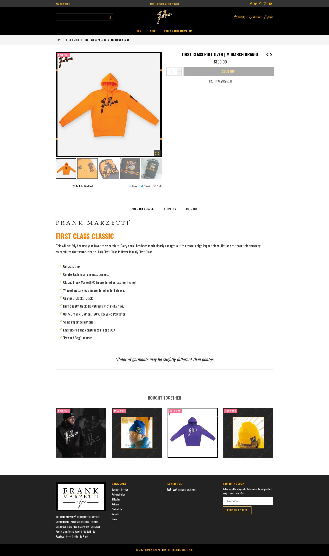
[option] (65, 169)
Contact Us (117, 509)
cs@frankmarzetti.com (184, 489)
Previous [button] (52, 429)
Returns (192, 209)
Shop (153, 31)
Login (270, 17)
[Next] (271, 54)
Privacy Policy (118, 494)
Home (140, 31)
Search (115, 514)
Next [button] (277, 429)
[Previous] (267, 54)
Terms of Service (120, 489)
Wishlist (256, 17)
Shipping (170, 209)
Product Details (143, 209)
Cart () (241, 17)
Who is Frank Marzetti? (178, 31)
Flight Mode (72, 39)
